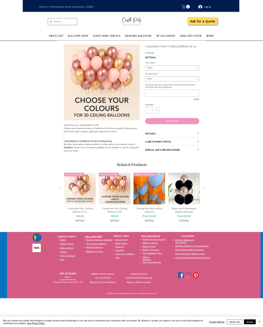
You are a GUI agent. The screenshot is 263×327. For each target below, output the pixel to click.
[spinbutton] (152, 110)
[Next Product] (204, 188)
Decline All (235, 321)
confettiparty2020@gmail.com (139, 278)
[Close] (259, 322)
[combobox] (172, 67)
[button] (186, 7)
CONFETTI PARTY (67, 236)
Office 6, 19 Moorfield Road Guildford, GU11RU (66, 6)
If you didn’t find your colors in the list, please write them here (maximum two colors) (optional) (170, 86)
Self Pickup (150, 57)
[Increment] (157, 110)
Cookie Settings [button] (216, 321)
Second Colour (152, 74)
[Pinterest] (196, 275)
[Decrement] (147, 110)
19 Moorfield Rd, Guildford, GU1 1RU (68, 282)
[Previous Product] (59, 188)
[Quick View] (184, 188)
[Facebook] (181, 275)
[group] (132, 197)
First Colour (151, 63)
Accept (250, 321)
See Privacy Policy (36, 323)
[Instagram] (188, 275)
